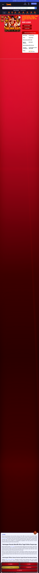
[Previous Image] (6, 24)
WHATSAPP (29, 567)
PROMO (11, 564)
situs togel (12, 546)
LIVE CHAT (20, 570)
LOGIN (29, 564)
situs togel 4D (4, 538)
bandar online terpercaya (9, 559)
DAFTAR (11, 567)
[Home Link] (8, 4)
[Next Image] (18, 24)
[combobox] (18, 8)
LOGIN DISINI (27, 28)
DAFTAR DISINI (27, 25)
